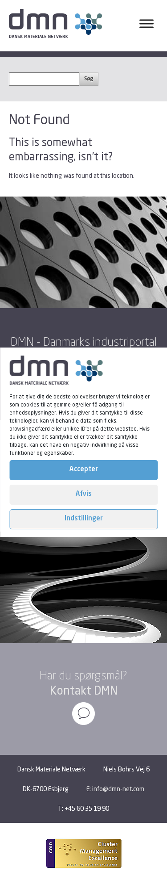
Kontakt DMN (84, 690)
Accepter (83, 469)
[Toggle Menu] (146, 24)
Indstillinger (84, 518)
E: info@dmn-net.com (115, 788)
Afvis (84, 494)
